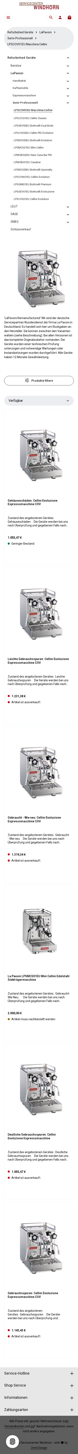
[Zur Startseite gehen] (39, 5)
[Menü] (8, 17)
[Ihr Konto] (60, 17)
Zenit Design (39, 1447)
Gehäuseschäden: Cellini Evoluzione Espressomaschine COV (32, 502)
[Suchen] (51, 17)
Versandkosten (14, 1426)
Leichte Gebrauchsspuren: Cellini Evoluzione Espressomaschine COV (38, 660)
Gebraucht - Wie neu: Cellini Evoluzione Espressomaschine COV (34, 819)
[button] (68, 58)
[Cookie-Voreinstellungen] (12, 1441)
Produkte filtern (42, 380)
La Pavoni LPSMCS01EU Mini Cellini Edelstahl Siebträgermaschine (38, 978)
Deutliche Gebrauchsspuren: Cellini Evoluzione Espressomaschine (32, 1136)
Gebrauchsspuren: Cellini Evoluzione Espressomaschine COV (33, 1295)
